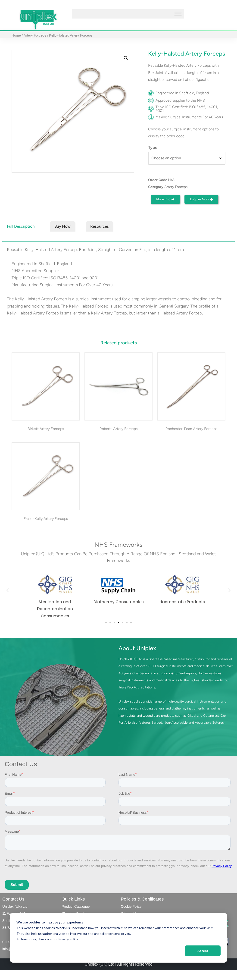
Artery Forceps (35, 35)
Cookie (126, 906)
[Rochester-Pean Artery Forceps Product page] (191, 386)
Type (152, 147)
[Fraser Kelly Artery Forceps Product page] (45, 476)
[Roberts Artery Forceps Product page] (118, 386)
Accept (202, 951)
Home (16, 35)
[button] (126, 58)
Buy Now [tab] (62, 226)
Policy (136, 906)
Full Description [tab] (21, 226)
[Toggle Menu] (178, 14)
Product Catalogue (76, 906)
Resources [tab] (99, 226)
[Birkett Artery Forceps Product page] (45, 386)
